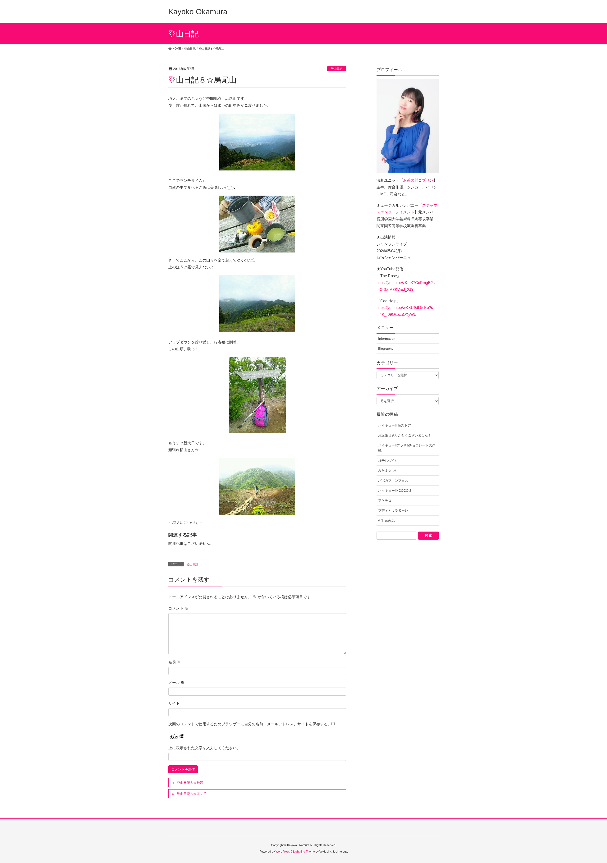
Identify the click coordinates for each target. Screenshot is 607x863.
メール (176, 683)
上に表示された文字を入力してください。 (204, 748)
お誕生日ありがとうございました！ (404, 435)
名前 (174, 662)
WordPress (283, 851)
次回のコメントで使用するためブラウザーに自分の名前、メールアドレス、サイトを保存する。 (249, 724)
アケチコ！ (386, 500)
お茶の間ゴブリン (418, 180)
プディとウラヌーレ (393, 510)
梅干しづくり (388, 461)
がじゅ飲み (386, 521)
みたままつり (388, 471)
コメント (178, 608)
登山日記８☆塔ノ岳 (192, 794)
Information (386, 338)
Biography (385, 348)
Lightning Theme (304, 851)
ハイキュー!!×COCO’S (394, 490)
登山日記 (336, 68)
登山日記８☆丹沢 (190, 783)
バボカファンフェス (393, 480)
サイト (174, 703)
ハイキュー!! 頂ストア (394, 425)
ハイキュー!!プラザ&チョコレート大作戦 (406, 448)
